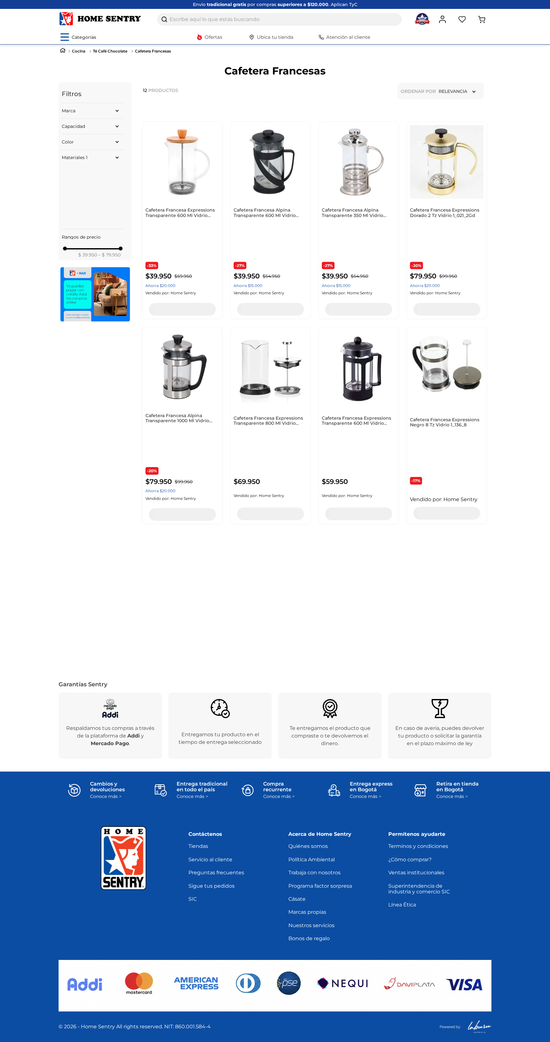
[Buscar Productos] (164, 19)
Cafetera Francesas (153, 51)
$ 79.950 (109, 190)
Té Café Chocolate (110, 51)
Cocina (78, 51)
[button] (93, 110)
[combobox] (279, 19)
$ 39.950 (87, 190)
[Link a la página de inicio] (63, 51)
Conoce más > (106, 796)
